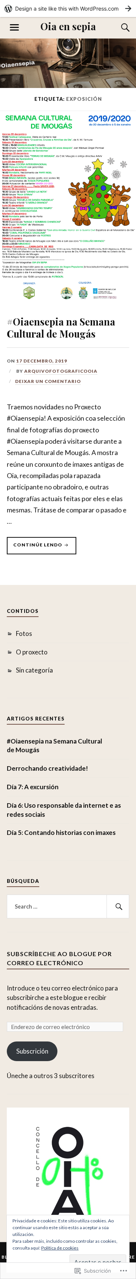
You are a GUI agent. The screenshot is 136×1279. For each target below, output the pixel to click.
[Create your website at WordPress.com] (68, 8)
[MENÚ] (14, 28)
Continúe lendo (35, 548)
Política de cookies (60, 1248)
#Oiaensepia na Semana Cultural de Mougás (61, 327)
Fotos (24, 633)
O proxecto (32, 652)
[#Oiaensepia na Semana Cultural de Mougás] (68, 301)
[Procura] (117, 28)
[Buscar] (118, 907)
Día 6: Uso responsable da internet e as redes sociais (64, 809)
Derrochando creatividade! (47, 768)
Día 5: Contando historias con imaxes (61, 832)
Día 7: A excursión (33, 787)
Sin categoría (34, 670)
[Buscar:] (68, 907)
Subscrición (32, 1051)
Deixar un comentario (48, 381)
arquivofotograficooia (60, 371)
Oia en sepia (68, 26)
